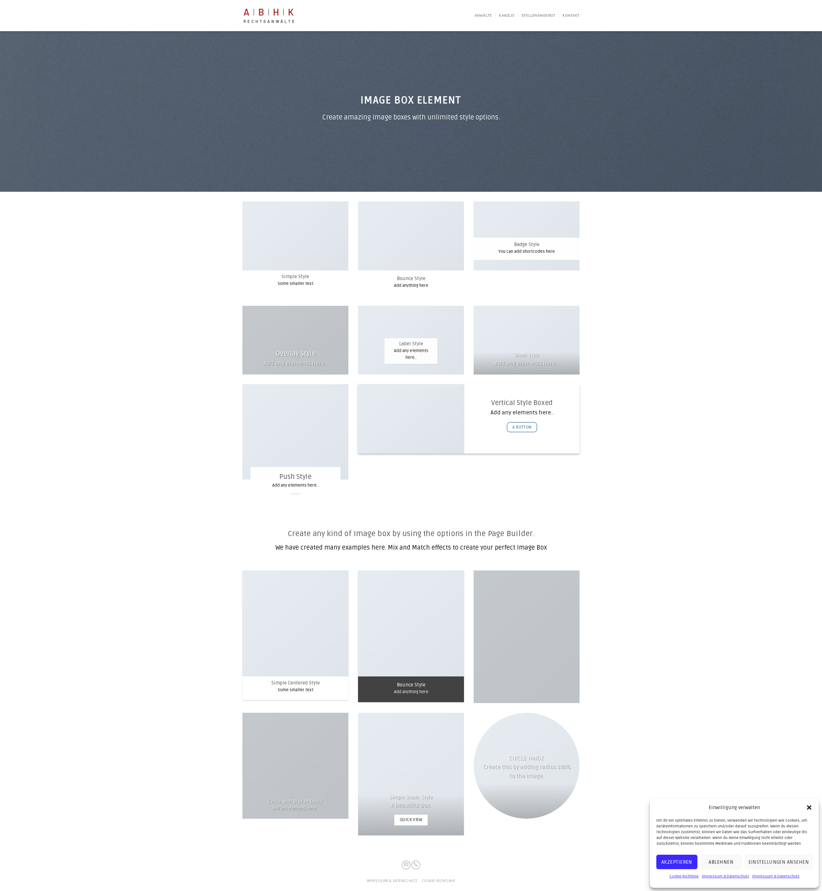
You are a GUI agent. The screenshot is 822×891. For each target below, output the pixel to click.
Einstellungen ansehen (778, 862)
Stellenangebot (538, 15)
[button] (809, 807)
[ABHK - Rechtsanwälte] (270, 15)
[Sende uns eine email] (406, 864)
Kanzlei (506, 15)
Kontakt (571, 15)
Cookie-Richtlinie (684, 876)
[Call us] (415, 864)
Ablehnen (721, 862)
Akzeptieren (676, 862)
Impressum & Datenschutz (725, 876)
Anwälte (483, 15)
